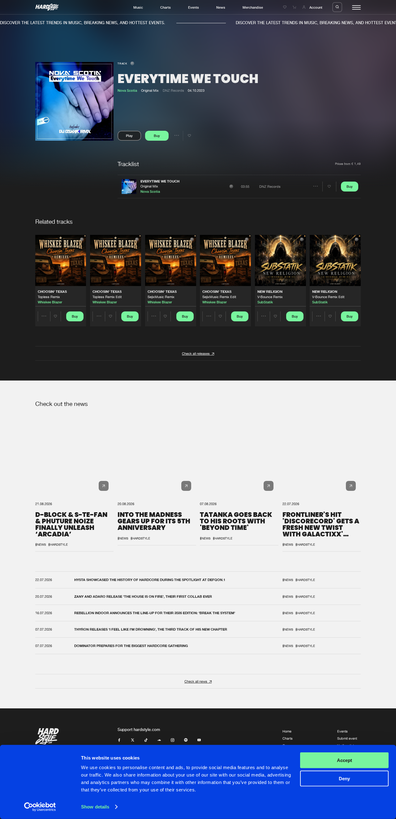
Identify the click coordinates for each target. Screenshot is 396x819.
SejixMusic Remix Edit (219, 297)
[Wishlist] (285, 7)
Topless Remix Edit (107, 297)
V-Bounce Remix (270, 297)
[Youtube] (199, 740)
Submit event (347, 738)
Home (286, 731)
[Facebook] (119, 740)
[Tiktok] (146, 740)
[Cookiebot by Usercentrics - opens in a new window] (40, 807)
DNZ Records (173, 90)
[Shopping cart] (295, 7)
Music (138, 7)
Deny (344, 778)
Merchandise (253, 7)
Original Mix (149, 186)
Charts (165, 7)
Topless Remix (49, 297)
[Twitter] (132, 740)
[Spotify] (185, 740)
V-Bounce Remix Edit (328, 297)
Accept (344, 760)
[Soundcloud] (159, 740)
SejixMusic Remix (161, 297)
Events (193, 7)
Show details (95, 806)
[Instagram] (172, 740)
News (220, 7)
